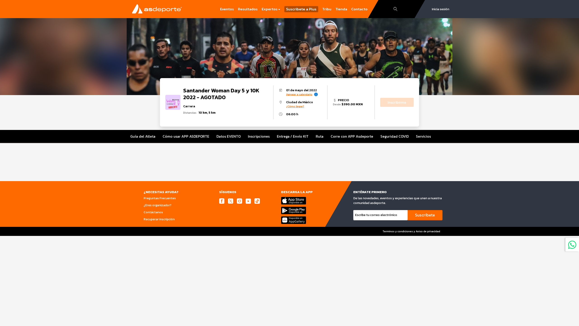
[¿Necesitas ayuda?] (572, 244)
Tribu (326, 9)
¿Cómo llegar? (295, 106)
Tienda (341, 9)
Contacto (359, 9)
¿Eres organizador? (157, 205)
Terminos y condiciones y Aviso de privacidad (411, 231)
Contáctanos (153, 212)
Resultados (248, 9)
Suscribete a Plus (301, 9)
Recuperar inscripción (159, 219)
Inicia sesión (440, 9)
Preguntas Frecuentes (160, 198)
